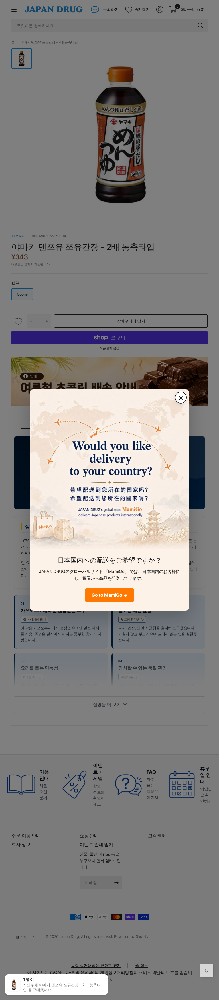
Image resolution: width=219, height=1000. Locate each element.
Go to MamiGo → (109, 595)
